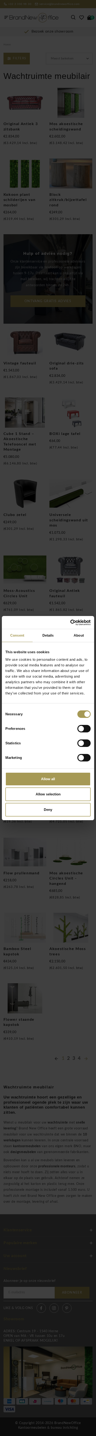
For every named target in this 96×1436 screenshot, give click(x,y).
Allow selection (48, 794)
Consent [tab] (17, 635)
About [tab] (79, 635)
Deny (48, 810)
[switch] (84, 728)
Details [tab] (48, 635)
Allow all (48, 779)
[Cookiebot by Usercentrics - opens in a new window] (70, 623)
